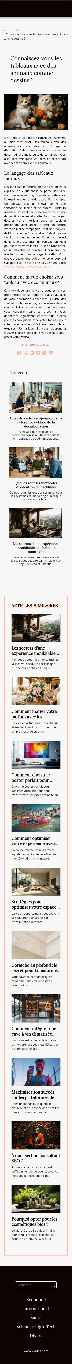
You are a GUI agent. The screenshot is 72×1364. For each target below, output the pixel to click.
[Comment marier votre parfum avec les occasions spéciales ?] (36, 691)
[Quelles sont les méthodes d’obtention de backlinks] (35, 462)
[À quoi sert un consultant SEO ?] (36, 1135)
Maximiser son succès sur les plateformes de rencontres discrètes (33, 1097)
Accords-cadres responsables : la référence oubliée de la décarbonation (36, 422)
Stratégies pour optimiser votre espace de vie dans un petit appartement (34, 910)
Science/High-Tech (36, 1327)
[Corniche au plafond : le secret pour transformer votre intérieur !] (36, 945)
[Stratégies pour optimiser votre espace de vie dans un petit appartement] (36, 881)
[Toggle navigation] (7, 9)
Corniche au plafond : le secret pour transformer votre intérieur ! (35, 971)
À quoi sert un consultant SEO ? (36, 1158)
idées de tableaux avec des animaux (27, 267)
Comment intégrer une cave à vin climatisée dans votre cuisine (34, 1034)
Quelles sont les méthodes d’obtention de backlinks (36, 485)
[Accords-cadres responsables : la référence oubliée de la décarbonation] (35, 397)
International (36, 1308)
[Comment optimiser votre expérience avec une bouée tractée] (36, 818)
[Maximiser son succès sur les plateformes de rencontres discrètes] (36, 1072)
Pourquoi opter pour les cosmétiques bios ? (34, 1221)
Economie (36, 1299)
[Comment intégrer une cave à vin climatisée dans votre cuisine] (36, 1008)
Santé (36, 1317)
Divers (19, 30)
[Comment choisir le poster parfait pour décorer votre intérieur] (36, 754)
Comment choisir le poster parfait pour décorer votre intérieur (34, 780)
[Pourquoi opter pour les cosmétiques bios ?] (36, 1198)
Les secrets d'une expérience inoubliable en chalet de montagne (36, 548)
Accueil (6, 30)
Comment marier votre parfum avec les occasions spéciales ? (34, 717)
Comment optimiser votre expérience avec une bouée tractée (33, 844)
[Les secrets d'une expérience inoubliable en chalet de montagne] (35, 523)
